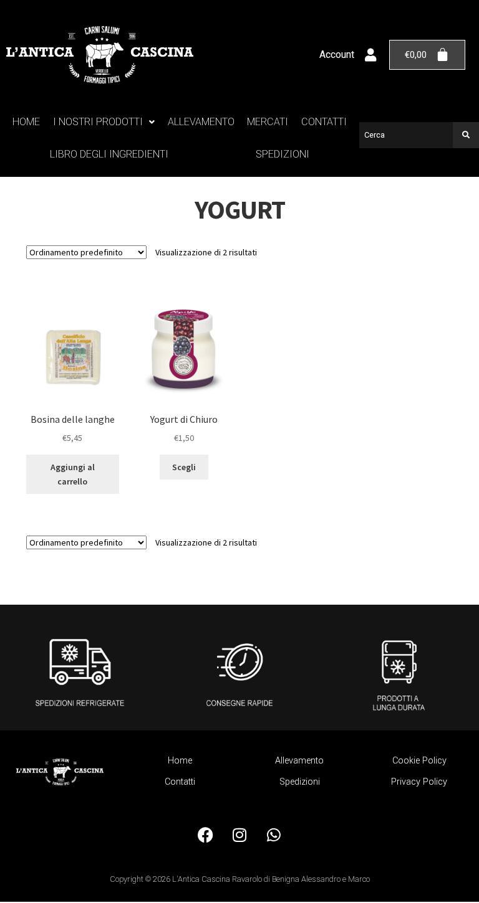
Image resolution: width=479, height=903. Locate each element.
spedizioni (282, 154)
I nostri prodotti (98, 122)
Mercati (267, 122)
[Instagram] (239, 835)
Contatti (324, 122)
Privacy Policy (419, 782)
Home (26, 122)
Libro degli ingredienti (109, 154)
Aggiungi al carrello (73, 474)
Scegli (184, 467)
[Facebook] (205, 835)
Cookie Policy (419, 760)
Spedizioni (299, 782)
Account (336, 54)
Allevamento (201, 122)
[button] (104, 122)
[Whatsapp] (273, 835)
